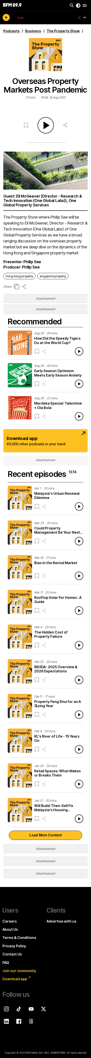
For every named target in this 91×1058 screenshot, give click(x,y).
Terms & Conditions (19, 937)
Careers (9, 921)
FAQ (5, 962)
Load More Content (45, 835)
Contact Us (12, 954)
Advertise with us (61, 921)
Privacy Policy (14, 946)
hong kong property (19, 276)
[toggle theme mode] (78, 5)
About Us (10, 929)
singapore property (53, 276)
